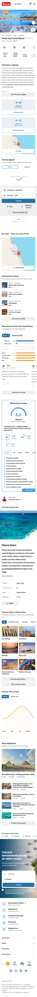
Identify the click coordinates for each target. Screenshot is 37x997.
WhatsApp (12, 922)
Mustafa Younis (13, 499)
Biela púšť (22, 655)
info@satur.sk (13, 928)
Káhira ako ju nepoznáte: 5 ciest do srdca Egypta (24, 795)
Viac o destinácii (7, 576)
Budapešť (16, 836)
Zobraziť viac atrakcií (18, 319)
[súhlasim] (4, 384)
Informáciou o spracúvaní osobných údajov (14, 893)
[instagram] (21, 971)
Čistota (27, 452)
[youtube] (26, 971)
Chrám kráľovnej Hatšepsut (7, 673)
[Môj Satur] (30, 4)
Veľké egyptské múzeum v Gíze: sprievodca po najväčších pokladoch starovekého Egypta (23, 785)
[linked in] (16, 971)
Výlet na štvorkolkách (16, 294)
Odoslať (18, 885)
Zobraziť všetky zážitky (17, 679)
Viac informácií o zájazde (18, 94)
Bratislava (28, 836)
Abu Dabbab (13, 303)
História (33, 622)
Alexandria (23, 639)
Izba (14, 452)
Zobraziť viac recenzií (18, 392)
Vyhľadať (18, 201)
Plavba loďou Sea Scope (16, 285)
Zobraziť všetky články (18, 823)
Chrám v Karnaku (25, 672)
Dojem (20, 452)
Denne (10, 167)
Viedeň (6, 836)
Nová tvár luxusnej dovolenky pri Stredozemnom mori (23, 814)
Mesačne (27, 167)
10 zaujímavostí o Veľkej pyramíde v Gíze (18, 774)
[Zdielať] (33, 30)
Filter (11, 206)
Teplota (5, 696)
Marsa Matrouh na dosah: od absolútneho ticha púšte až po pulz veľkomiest (24, 804)
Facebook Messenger (15, 916)
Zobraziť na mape (19, 684)
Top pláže (25, 622)
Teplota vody (14, 696)
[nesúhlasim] (8, 384)
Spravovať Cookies (7, 981)
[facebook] (11, 971)
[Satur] (6, 4)
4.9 (16, 41)
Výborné (6, 341)
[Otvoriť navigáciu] (34, 4)
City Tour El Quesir (15, 312)
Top (4, 622)
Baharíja (5, 655)
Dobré (6, 346)
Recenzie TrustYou (18, 130)
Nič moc (6, 349)
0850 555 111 (12, 909)
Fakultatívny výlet (14, 622)
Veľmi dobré (7, 343)
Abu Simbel (6, 639)
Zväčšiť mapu (19, 268)
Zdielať (11, 603)
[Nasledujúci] (33, 23)
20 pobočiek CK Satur (16, 903)
